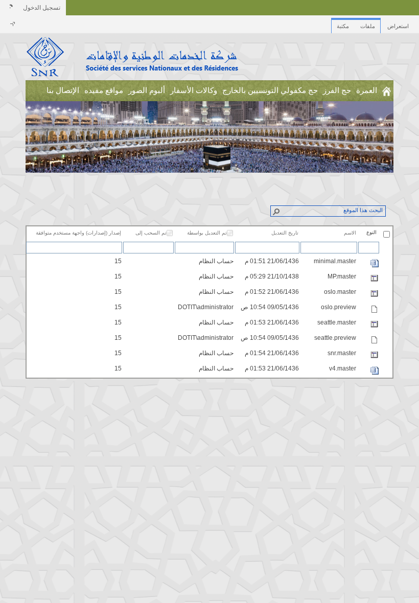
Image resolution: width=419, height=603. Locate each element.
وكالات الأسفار (193, 90)
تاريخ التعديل (284, 233)
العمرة (366, 90)
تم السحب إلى (151, 233)
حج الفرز (337, 90)
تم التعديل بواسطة (207, 233)
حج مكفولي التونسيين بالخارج (270, 90)
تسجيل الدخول (41, 7)
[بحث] (276, 211)
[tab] (398, 23)
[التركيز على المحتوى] (10, 25)
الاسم (350, 233)
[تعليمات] (10, 7)
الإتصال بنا (62, 90)
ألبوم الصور (146, 90)
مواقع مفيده (103, 90)
